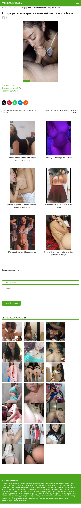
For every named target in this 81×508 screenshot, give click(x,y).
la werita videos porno (21, 491)
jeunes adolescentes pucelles (24, 495)
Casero (15, 8)
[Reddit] (25, 102)
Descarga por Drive (10, 91)
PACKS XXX (6, 8)
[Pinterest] (9, 102)
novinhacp (22, 501)
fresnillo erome (64, 484)
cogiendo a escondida (26, 487)
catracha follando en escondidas (34, 493)
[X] (4, 102)
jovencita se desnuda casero (58, 497)
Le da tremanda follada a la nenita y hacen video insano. (61, 111)
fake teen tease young (42, 495)
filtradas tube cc (24, 497)
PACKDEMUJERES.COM (12, 3)
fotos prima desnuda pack (39, 497)
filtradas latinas (55, 495)
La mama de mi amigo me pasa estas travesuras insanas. (19, 111)
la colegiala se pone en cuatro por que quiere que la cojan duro (37, 485)
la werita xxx (11, 485)
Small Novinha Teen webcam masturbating (29, 484)
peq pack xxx (62, 487)
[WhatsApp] (14, 102)
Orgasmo (9, 18)
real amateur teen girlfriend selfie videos (55, 489)
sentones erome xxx (51, 484)
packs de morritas (52, 499)
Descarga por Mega (10, 85)
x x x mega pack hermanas (14, 493)
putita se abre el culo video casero (46, 487)
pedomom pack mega (34, 489)
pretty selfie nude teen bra (36, 499)
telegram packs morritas (37, 491)
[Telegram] (20, 102)
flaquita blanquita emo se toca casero (58, 493)
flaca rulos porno (13, 487)
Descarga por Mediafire (11, 88)
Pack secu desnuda (8, 484)
